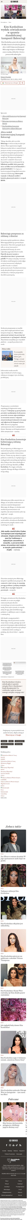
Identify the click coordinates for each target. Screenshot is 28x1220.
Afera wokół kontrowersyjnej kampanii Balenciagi (14, 117)
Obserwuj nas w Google (11, 83)
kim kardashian (19, 741)
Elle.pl (6, 1181)
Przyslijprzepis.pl (20, 1186)
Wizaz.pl (20, 1192)
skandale (4, 747)
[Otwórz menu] (2, 2)
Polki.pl (20, 1181)
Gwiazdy (4, 741)
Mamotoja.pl (7, 1189)
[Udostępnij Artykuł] (22, 83)
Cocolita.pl (6, 1186)
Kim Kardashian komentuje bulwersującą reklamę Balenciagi (12, 127)
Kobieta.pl (20, 1184)
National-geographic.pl (6, 1195)
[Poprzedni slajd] (1, 1112)
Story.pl (20, 1195)
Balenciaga (18, 744)
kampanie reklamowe (7, 744)
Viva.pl (20, 1189)
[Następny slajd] (25, 1112)
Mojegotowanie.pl (6, 1192)
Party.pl (7, 1184)
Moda (11, 741)
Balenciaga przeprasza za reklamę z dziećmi (12, 122)
